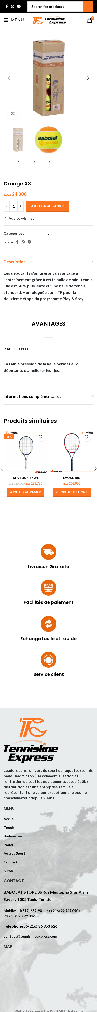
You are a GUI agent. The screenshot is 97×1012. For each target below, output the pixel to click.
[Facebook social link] (7, 6)
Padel (8, 845)
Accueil (10, 161)
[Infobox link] (48, 558)
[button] (9, 78)
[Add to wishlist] (40, 437)
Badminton (13, 836)
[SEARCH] (88, 6)
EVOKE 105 (71, 478)
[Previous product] (7, 173)
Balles (42, 161)
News (8, 870)
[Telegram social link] (19, 6)
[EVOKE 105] (71, 452)
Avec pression (63, 161)
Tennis (26, 161)
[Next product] (19, 173)
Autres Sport (14, 853)
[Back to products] (13, 173)
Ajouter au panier (47, 206)
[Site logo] (48, 20)
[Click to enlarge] (13, 113)
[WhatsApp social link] (13, 6)
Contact (11, 862)
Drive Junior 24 (25, 478)
